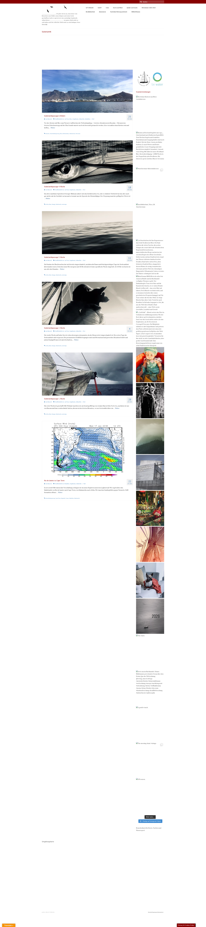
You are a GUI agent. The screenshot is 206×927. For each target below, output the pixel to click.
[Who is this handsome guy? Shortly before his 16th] (150, 580)
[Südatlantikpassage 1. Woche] (87, 374)
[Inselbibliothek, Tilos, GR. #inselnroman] (150, 221)
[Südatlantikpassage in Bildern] (87, 91)
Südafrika (87, 119)
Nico (71, 119)
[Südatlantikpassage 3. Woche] (87, 232)
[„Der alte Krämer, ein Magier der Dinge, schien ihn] (150, 508)
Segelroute (75, 119)
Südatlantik (72, 133)
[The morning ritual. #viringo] (150, 759)
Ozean (67, 498)
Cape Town (58, 498)
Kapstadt (63, 498)
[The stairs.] (150, 652)
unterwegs (64, 204)
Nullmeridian (66, 133)
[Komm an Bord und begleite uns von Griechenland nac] (150, 149)
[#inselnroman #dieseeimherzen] (150, 185)
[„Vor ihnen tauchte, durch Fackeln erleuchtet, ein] (150, 400)
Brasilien (67, 483)
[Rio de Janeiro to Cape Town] (87, 449)
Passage (53, 204)
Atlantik (47, 133)
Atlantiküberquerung (55, 133)
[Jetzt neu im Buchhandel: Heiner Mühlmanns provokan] (150, 688)
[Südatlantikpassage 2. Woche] (87, 303)
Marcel (49, 119)
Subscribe (81, 119)
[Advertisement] (103, 53)
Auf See (67, 119)
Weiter (53, 128)
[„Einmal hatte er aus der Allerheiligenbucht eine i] (150, 364)
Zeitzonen (77, 133)
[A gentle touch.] (150, 724)
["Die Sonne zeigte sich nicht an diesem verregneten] (150, 436)
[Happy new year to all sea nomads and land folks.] (150, 616)
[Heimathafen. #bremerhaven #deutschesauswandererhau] (150, 472)
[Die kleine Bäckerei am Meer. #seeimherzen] (150, 113)
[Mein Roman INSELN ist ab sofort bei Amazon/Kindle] (150, 292)
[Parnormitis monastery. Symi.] (150, 544)
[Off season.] (150, 795)
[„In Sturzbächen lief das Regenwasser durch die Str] (150, 256)
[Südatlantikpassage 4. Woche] (87, 162)
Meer (50, 204)
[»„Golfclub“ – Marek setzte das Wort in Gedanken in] (150, 328)
